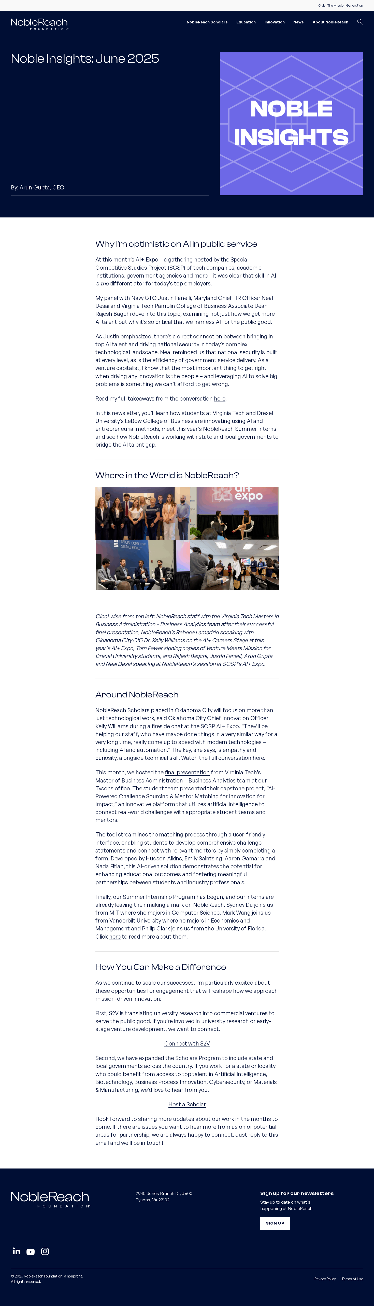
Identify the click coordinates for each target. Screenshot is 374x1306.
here (219, 398)
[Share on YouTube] (30, 1251)
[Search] (360, 22)
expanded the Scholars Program (180, 1057)
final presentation (187, 772)
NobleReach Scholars (207, 22)
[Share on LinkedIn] (16, 1251)
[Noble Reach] (42, 24)
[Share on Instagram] (44, 1251)
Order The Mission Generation (341, 5)
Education (246, 22)
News (298, 22)
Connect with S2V (187, 1043)
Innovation (275, 22)
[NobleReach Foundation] (62, 1198)
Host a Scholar (187, 1104)
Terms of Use (352, 1279)
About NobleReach (330, 22)
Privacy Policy (325, 1279)
